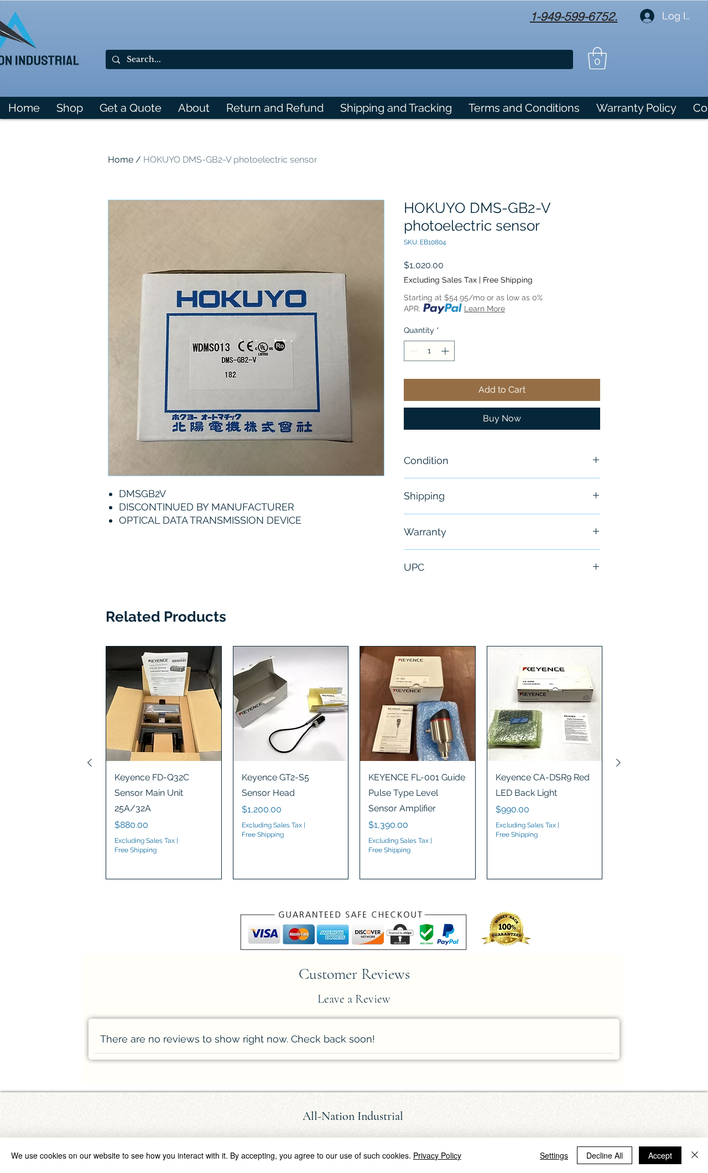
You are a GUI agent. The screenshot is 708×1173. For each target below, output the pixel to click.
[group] (354, 762)
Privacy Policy (437, 1155)
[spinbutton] (429, 351)
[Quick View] (163, 704)
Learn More (484, 308)
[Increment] (446, 351)
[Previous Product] (89, 762)
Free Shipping (508, 279)
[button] (597, 58)
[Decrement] (412, 351)
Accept (660, 1155)
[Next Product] (618, 762)
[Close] (694, 1155)
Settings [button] (554, 1155)
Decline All (604, 1155)
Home (120, 159)
